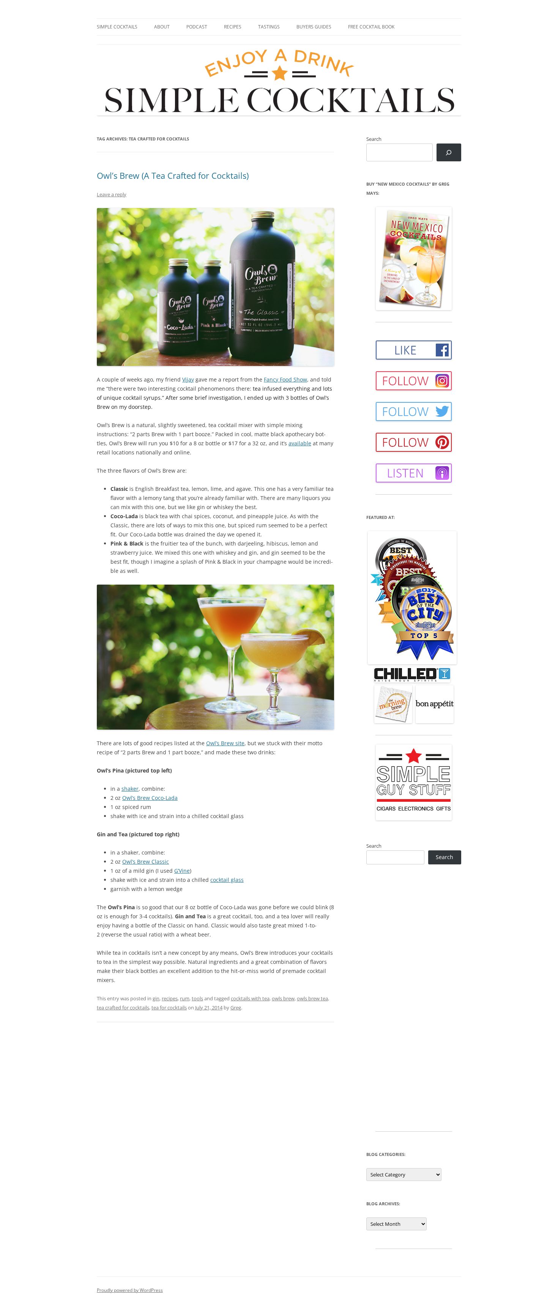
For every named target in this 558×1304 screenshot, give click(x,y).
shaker (130, 788)
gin (156, 998)
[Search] (449, 152)
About (162, 27)
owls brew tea (312, 998)
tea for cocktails (169, 1007)
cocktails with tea (250, 998)
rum (184, 998)
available (299, 443)
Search (373, 139)
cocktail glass (227, 879)
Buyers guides (313, 27)
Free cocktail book (371, 27)
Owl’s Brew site (225, 743)
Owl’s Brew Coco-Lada (150, 797)
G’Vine (182, 870)
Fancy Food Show (285, 379)
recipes (170, 998)
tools (197, 998)
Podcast (196, 27)
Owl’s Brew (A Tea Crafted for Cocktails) (173, 175)
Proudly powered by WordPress (130, 1290)
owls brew (283, 998)
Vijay (188, 379)
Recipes (232, 27)
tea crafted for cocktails (123, 1007)
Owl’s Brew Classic (145, 861)
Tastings (269, 27)
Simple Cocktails (117, 27)
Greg (235, 1007)
